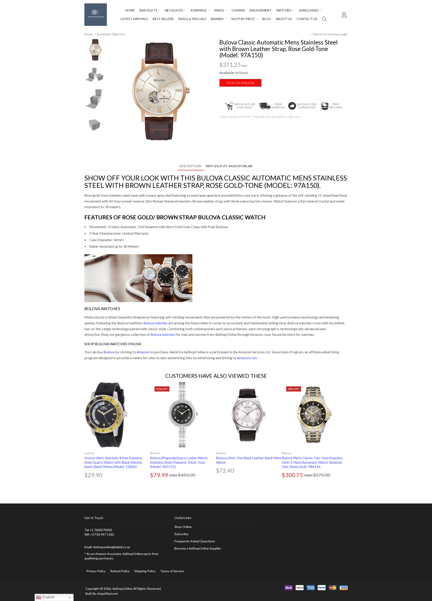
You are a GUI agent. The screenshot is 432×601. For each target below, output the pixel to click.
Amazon (143, 352)
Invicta (89, 453)
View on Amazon (240, 83)
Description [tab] (190, 166)
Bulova (109, 352)
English (47, 597)
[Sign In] (344, 14)
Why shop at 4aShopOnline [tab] (229, 166)
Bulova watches (155, 323)
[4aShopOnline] (95, 14)
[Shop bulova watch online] (138, 277)
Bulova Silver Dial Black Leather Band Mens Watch (248, 460)
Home (88, 34)
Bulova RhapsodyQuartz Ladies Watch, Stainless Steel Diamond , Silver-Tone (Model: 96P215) (179, 462)
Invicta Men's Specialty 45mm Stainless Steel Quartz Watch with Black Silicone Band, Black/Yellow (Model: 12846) (113, 462)
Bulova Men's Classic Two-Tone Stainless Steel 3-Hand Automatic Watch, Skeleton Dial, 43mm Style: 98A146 (312, 462)
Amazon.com (247, 358)
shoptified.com (107, 593)
